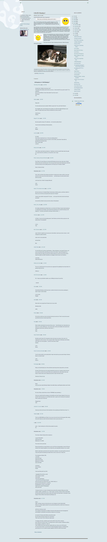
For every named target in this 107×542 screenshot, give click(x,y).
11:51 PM (44, 229)
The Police (46, 70)
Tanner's (42, 24)
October (76, 28)
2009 (74, 19)
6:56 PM (45, 84)
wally (35, 299)
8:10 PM (43, 147)
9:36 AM (46, 406)
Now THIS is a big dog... (79, 40)
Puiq (35, 321)
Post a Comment (38, 532)
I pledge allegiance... (78, 41)
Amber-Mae (36, 247)
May (75, 93)
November (76, 26)
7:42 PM (43, 431)
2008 (74, 21)
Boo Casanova (37, 229)
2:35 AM (40, 286)
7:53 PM (44, 118)
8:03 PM (41, 133)
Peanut (35, 312)
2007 (74, 23)
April (75, 95)
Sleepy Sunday (77, 89)
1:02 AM (44, 263)
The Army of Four (37, 84)
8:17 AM (43, 498)
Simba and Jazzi (37, 263)
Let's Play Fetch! (77, 63)
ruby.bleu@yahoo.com (24, 29)
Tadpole (35, 413)
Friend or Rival (77, 43)
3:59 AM (44, 334)
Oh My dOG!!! (76, 74)
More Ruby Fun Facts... (78, 50)
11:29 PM (49, 188)
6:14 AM (43, 380)
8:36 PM (51, 157)
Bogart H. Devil (37, 118)
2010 (74, 17)
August (75, 31)
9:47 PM (43, 171)
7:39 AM (43, 388)
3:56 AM (40, 321)
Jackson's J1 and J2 (38, 406)
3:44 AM (41, 312)
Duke (35, 286)
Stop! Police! (76, 71)
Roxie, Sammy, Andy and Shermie (40, 157)
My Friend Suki (77, 84)
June (75, 35)
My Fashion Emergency (79, 53)
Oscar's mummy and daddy (39, 350)
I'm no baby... (76, 48)
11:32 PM (42, 214)
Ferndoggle (36, 364)
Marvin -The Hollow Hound (39, 188)
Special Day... (77, 82)
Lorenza (35, 133)
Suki (48, 35)
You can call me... (77, 72)
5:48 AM (42, 364)
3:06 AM (40, 299)
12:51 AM (43, 247)
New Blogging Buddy (78, 87)
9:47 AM (41, 413)
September (76, 29)
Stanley (35, 99)
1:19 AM (44, 274)
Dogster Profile (23, 24)
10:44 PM (39, 422)
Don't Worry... (76, 52)
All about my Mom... (78, 38)
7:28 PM (41, 99)
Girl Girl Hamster (37, 274)
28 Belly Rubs (41, 73)
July (75, 33)
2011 (74, 16)
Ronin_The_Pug (37, 204)
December (76, 24)
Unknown (36, 214)
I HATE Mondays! (39, 13)
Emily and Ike (36, 147)
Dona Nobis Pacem (78, 86)
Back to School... (77, 91)
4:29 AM (49, 350)
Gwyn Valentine (37, 334)
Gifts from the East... (78, 36)
